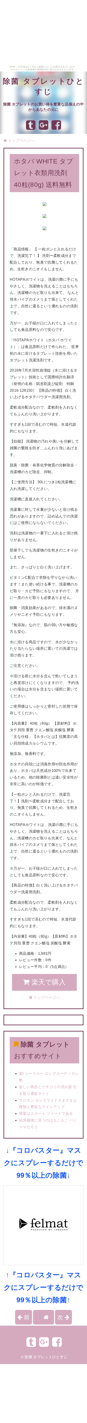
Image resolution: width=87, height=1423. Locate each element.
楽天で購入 (47, 982)
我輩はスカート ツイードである (46, 1113)
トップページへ (21, 140)
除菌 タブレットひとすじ (46, 1357)
